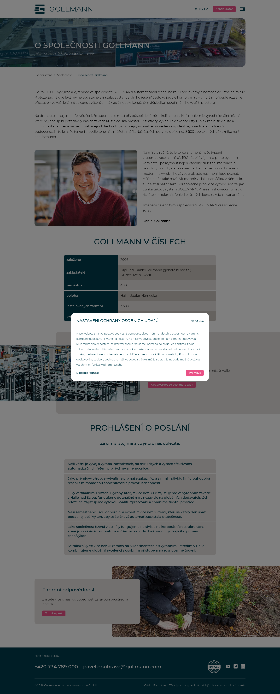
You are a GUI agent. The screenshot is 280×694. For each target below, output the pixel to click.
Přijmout (195, 372)
